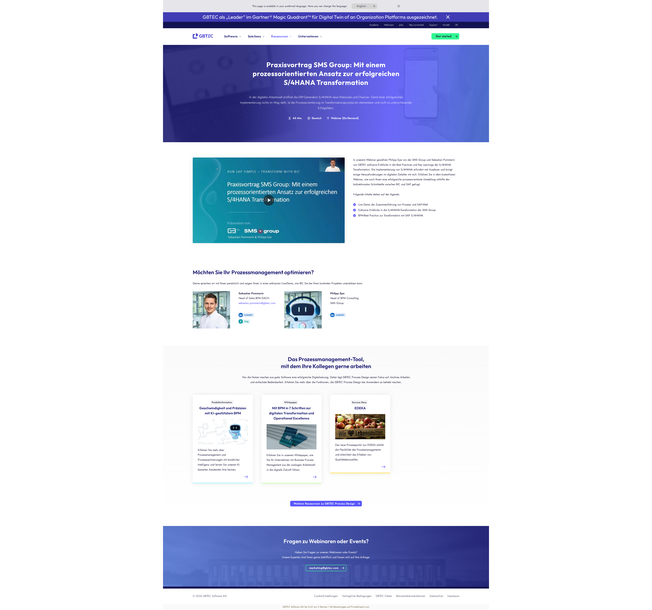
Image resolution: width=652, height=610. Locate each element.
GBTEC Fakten (384, 596)
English (361, 6)
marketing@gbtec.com (323, 568)
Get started (444, 36)
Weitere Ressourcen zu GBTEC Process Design (324, 504)
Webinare (389, 25)
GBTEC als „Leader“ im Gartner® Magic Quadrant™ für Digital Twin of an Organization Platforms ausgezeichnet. (320, 17)
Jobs (401, 25)
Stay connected (416, 25)
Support (433, 25)
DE (456, 25)
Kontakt (446, 25)
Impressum (453, 596)
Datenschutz (436, 596)
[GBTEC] (203, 36)
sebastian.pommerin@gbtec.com (257, 303)
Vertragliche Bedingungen (357, 596)
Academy (373, 25)
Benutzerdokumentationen (410, 596)
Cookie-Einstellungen (326, 596)
